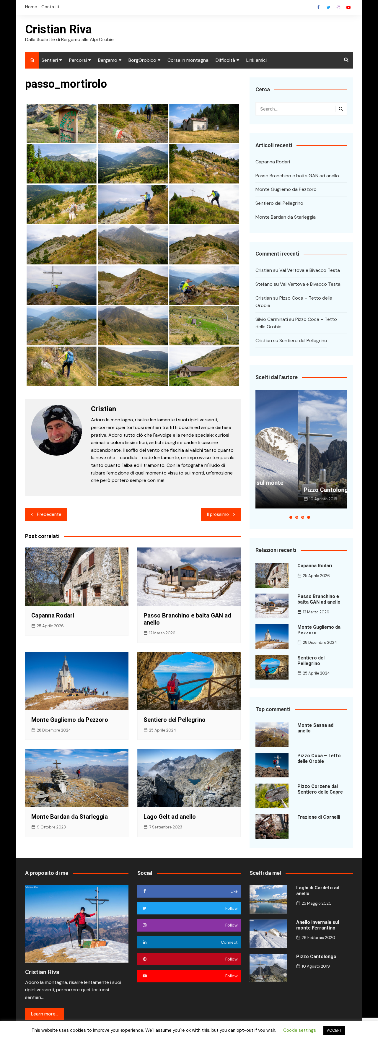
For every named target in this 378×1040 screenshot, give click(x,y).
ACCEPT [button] (334, 1030)
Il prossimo (218, 514)
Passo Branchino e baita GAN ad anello (297, 176)
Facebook (318, 7)
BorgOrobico (142, 60)
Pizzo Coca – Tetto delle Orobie (319, 758)
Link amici (256, 60)
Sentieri (50, 60)
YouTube (348, 7)
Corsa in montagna (187, 60)
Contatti (50, 7)
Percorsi (78, 60)
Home (31, 7)
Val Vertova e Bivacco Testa (309, 270)
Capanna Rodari (52, 615)
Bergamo (107, 60)
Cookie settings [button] (299, 1030)
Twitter (328, 7)
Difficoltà (225, 60)
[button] (290, 517)
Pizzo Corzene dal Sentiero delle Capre (320, 789)
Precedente (49, 514)
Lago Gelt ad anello (170, 816)
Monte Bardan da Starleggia (69, 816)
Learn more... (44, 1014)
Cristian (263, 270)
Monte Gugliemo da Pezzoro (69, 719)
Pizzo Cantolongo (285, 489)
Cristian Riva (58, 29)
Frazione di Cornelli (318, 817)
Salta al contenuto (338, 7)
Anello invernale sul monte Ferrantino (317, 925)
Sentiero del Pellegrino (175, 719)
